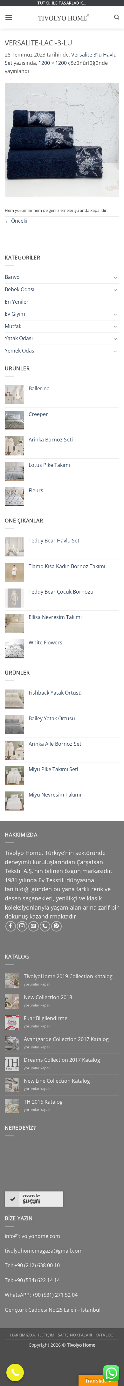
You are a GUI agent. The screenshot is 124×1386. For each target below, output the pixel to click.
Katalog (104, 1335)
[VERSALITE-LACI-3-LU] (62, 139)
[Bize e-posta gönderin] (33, 926)
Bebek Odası (19, 289)
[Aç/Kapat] (115, 277)
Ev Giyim (15, 313)
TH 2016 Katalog (43, 1102)
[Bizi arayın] (45, 926)
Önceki (16, 220)
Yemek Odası (20, 350)
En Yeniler (17, 301)
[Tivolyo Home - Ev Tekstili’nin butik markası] (62, 17)
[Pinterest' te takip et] (56, 926)
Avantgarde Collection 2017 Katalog (66, 1039)
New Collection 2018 (48, 997)
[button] (8, 17)
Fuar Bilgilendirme (45, 1018)
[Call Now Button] (15, 1372)
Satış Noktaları (75, 1335)
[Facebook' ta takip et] (10, 926)
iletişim (46, 1335)
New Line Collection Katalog (57, 1081)
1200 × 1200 (52, 62)
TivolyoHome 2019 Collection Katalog (68, 976)
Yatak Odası (19, 338)
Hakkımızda (22, 1335)
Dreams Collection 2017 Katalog (62, 1060)
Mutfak (13, 326)
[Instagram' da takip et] (22, 926)
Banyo (12, 276)
